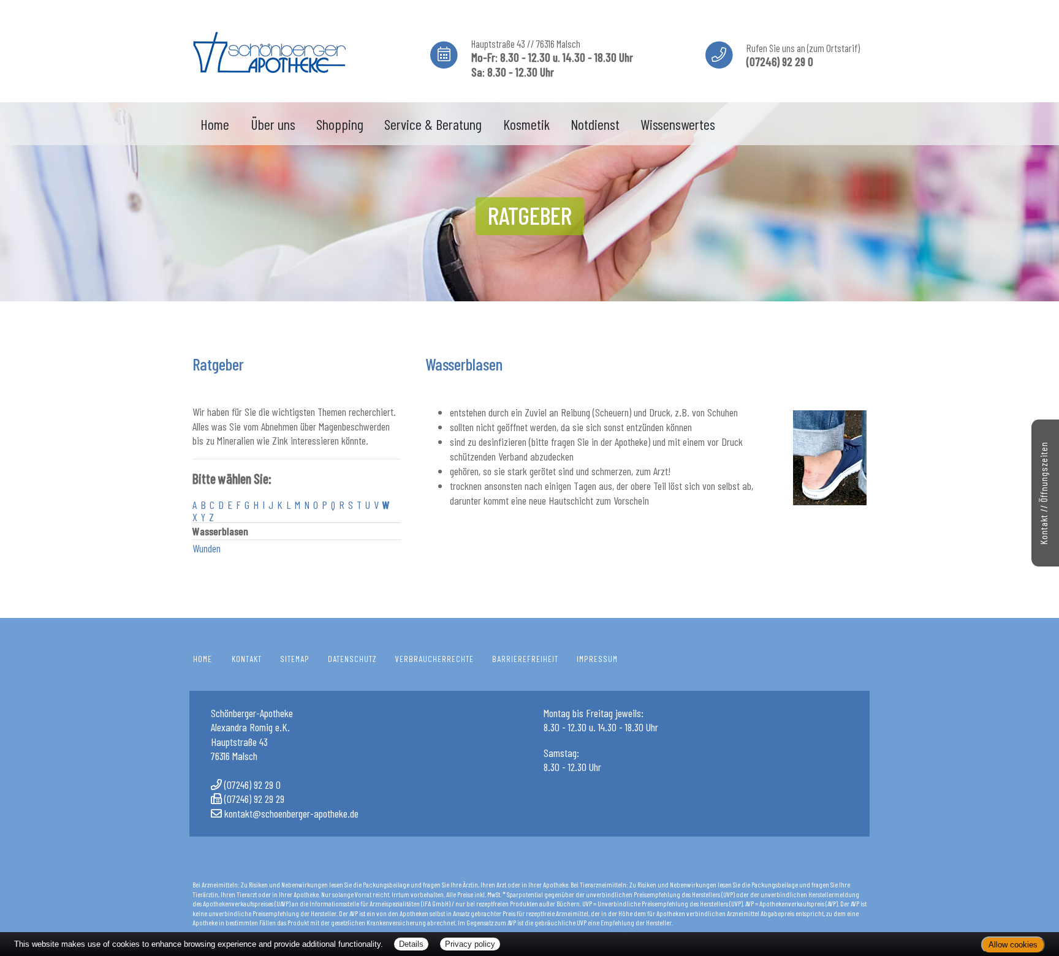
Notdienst (595, 124)
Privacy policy (470, 944)
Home (214, 124)
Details (411, 944)
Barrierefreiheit (525, 658)
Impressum (597, 658)
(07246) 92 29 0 (252, 784)
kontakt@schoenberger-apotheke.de (291, 813)
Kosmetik (526, 124)
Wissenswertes (677, 124)
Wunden (206, 548)
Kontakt (247, 658)
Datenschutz (352, 658)
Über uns (273, 124)
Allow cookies (1013, 944)
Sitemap (294, 658)
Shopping (339, 124)
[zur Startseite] (268, 49)
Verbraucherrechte (434, 658)
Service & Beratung (433, 124)
